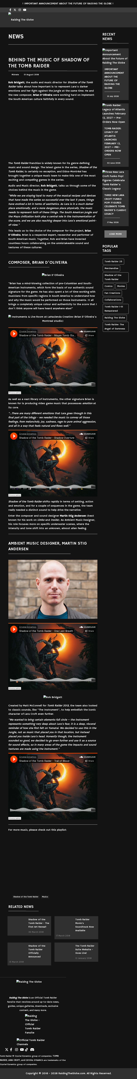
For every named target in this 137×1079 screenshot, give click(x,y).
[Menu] (110, 19)
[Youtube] (24, 10)
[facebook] (10, 10)
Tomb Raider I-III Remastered (114, 308)
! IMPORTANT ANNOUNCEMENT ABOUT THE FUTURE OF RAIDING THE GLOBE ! (68, 3)
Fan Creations (112, 293)
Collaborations (113, 300)
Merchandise (111, 268)
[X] (6, 1048)
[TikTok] (26, 1048)
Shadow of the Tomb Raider (25, 897)
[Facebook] (11, 1048)
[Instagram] (20, 10)
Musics (45, 897)
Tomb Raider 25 (113, 261)
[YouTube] (21, 1048)
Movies (121, 286)
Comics (108, 286)
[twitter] (15, 10)
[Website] (1, 1048)
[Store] (36, 1048)
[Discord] (31, 1048)
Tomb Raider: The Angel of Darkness (115, 326)
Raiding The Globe (115, 317)
